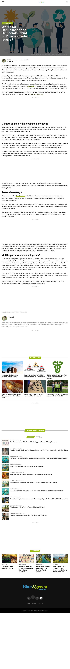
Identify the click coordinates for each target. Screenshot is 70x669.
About (34, 603)
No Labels (31, 86)
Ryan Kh (11, 61)
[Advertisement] (35, 110)
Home (28, 603)
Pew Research (20, 196)
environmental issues (36, 94)
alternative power (20, 248)
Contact (40, 603)
